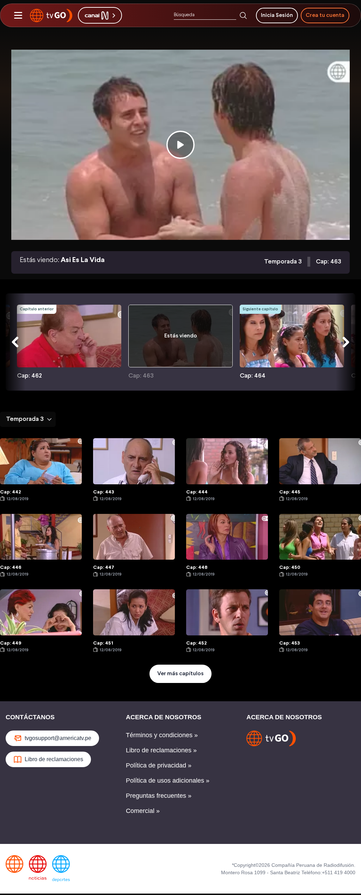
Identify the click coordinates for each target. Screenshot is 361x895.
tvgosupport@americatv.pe (58, 738)
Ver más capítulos (180, 673)
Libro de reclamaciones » (161, 750)
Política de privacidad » (158, 765)
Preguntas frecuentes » (158, 795)
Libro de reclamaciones (54, 759)
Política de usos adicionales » (167, 780)
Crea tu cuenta (325, 15)
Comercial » (143, 810)
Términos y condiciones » (162, 735)
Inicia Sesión (277, 15)
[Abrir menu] (18, 15)
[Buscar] (243, 15)
